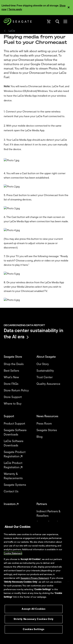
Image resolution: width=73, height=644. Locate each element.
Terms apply (15, 9)
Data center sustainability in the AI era (33, 333)
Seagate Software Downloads (15, 432)
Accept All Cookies (33, 609)
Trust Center (44, 377)
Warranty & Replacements (13, 476)
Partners (42, 504)
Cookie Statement (13, 553)
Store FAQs (11, 384)
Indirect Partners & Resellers (48, 513)
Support (9, 416)
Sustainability (45, 371)
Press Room (44, 424)
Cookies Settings (33, 629)
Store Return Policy (17, 390)
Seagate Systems (15, 485)
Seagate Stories (47, 430)
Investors (10, 504)
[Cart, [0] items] (49, 21)
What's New (12, 377)
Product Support (15, 424)
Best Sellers (12, 371)
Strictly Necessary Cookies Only (34, 619)
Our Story (43, 364)
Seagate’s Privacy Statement (35, 578)
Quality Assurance (48, 384)
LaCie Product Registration (13, 465)
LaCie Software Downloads (13, 443)
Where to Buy (13, 404)
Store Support (13, 397)
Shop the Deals (14, 364)
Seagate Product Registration (14, 454)
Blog (39, 437)
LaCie (12, 30)
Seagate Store (13, 357)
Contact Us (11, 491)
